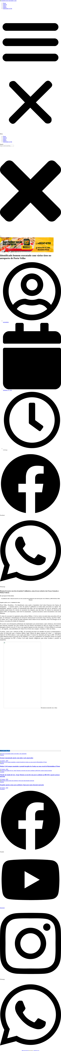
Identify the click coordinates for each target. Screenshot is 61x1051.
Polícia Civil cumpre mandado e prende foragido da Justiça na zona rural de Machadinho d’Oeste (30, 766)
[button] (30, 72)
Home (4, 3)
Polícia (4, 5)
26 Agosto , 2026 (4, 787)
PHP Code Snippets (25, 1050)
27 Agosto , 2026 (4, 760)
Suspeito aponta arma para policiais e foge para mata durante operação (22, 785)
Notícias (5, 4)
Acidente (2, 772)
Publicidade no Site (7, 8)
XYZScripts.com (36, 1050)
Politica (4, 7)
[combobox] (7, 146)
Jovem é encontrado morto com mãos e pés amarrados (16, 758)
